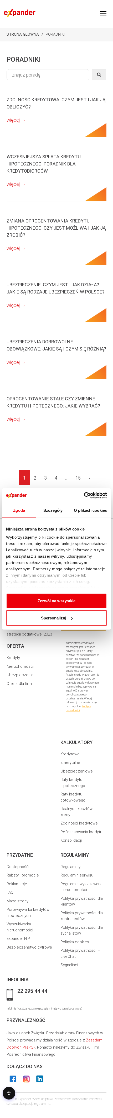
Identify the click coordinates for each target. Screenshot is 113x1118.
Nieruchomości (20, 666)
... (66, 478)
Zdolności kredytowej (79, 823)
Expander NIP (18, 938)
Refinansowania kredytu (81, 832)
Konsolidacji (71, 840)
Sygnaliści (69, 965)
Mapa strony (17, 901)
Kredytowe (70, 754)
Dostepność (18, 866)
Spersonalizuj (53, 618)
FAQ (10, 892)
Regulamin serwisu (76, 875)
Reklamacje (17, 884)
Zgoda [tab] (19, 510)
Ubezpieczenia (20, 674)
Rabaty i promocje (23, 875)
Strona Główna (23, 34)
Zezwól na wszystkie (56, 600)
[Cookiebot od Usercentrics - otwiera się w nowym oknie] (84, 495)
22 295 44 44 (32, 991)
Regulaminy (70, 866)
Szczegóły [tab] (53, 510)
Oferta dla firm (19, 683)
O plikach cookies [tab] (90, 510)
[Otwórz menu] (103, 14)
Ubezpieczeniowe (76, 771)
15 (78, 478)
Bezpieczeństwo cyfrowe (29, 947)
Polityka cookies (74, 942)
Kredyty (13, 657)
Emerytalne (70, 762)
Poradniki (55, 34)
